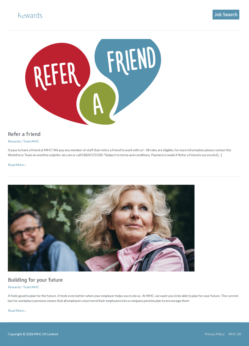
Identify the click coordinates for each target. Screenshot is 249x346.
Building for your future (35, 280)
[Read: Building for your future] (101, 228)
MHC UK (234, 334)
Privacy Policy (215, 334)
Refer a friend (24, 134)
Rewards (14, 141)
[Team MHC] (15, 14)
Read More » (17, 164)
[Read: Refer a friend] (101, 82)
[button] (226, 14)
